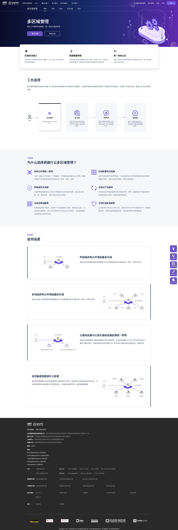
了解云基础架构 (27, 3)
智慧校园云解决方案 (64, 486)
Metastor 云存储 (84, 469)
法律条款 (61, 504)
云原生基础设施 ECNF (42, 473)
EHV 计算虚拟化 (72, 469)
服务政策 (38, 504)
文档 (157, 3)
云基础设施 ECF (40, 469)
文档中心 (38, 493)
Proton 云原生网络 (99, 473)
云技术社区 (133, 493)
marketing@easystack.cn (34, 458)
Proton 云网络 (95, 469)
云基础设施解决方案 (41, 479)
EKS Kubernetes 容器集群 (108, 469)
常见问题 (70, 9)
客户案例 (55, 3)
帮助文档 (52, 33)
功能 (53, 9)
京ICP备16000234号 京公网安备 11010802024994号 (104, 529)
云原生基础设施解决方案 (66, 479)
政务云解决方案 (110, 486)
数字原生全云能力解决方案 (90, 479)
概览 (45, 9)
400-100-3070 (140, 3)
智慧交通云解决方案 (88, 486)
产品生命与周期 (110, 493)
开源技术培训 (63, 493)
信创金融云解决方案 (41, 486)
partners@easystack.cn (33, 455)
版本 (79, 9)
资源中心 (38, 497)
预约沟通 (151, 3)
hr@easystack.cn (32, 464)
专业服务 (85, 493)
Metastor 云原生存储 (86, 473)
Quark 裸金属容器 (73, 473)
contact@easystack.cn (33, 452)
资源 (60, 9)
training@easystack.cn (33, 461)
